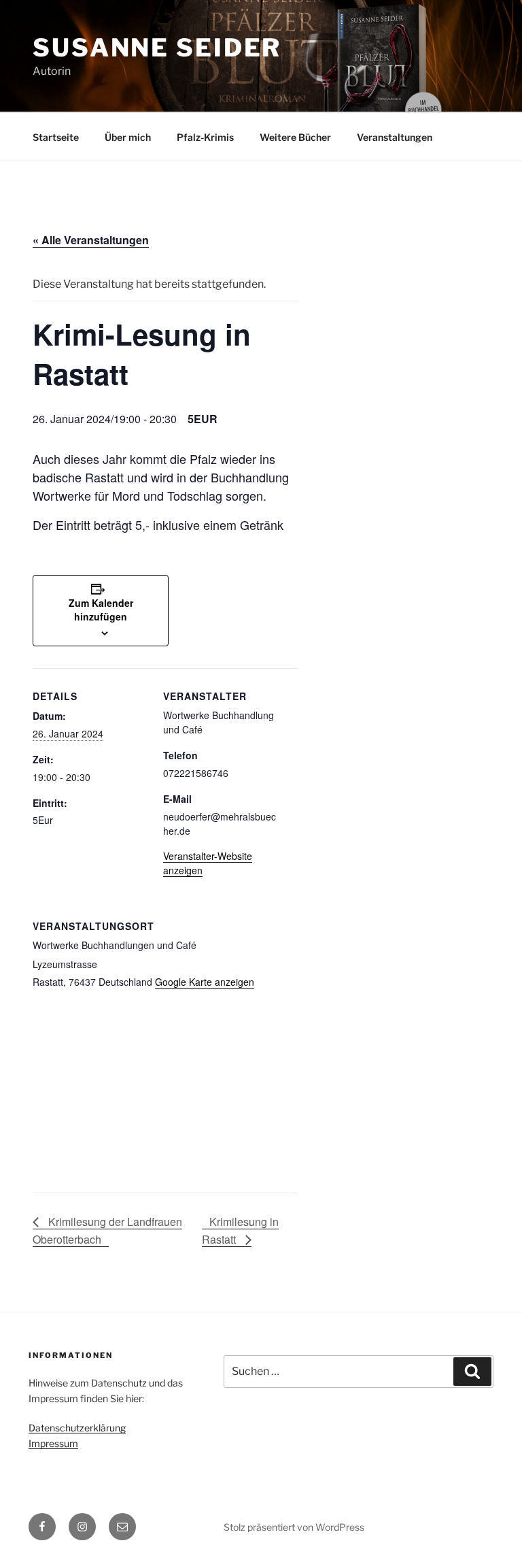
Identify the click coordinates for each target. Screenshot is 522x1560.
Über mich (128, 137)
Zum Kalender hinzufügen (101, 609)
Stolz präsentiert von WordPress (294, 1527)
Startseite (56, 137)
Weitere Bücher (295, 137)
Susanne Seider (157, 48)
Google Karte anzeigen (204, 982)
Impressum (53, 1443)
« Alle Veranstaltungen (91, 240)
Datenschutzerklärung (77, 1427)
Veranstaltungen (394, 137)
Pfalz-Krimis (205, 137)
